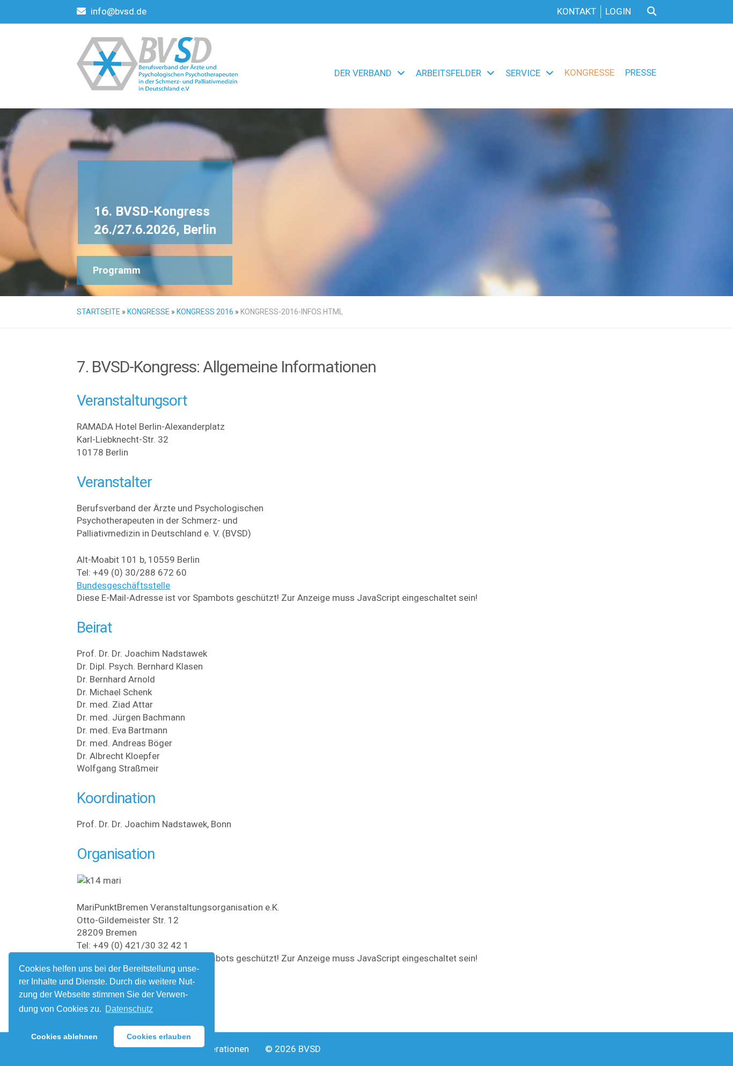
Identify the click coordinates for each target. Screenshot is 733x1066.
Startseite (98, 311)
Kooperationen (219, 1048)
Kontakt (576, 11)
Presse (640, 72)
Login (618, 11)
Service (522, 73)
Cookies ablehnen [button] (64, 1036)
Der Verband (363, 73)
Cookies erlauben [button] (159, 1036)
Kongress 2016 (205, 311)
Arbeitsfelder (448, 73)
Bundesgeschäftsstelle (123, 585)
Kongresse (589, 72)
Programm (117, 270)
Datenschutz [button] (129, 1008)
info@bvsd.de (117, 11)
